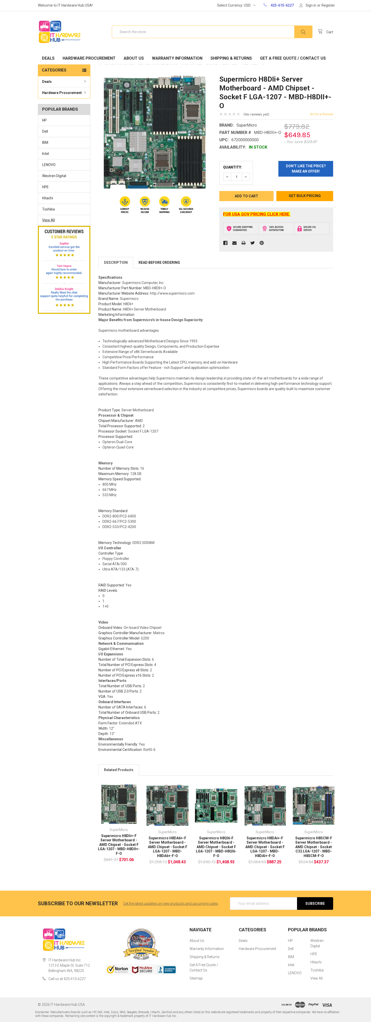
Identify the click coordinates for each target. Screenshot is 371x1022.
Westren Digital (54, 176)
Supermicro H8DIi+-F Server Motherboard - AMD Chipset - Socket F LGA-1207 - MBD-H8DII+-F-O (119, 844)
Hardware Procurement (89, 58)
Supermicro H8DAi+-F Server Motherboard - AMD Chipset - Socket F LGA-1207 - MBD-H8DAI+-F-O (265, 847)
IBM (45, 142)
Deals (48, 58)
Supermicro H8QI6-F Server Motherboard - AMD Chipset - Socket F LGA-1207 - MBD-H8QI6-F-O (216, 847)
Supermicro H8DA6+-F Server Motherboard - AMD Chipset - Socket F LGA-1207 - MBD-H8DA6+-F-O (167, 847)
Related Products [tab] (119, 770)
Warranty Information (177, 58)
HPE (45, 187)
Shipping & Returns (231, 58)
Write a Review (321, 114)
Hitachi (47, 198)
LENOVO (49, 165)
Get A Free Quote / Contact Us (293, 58)
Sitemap (196, 978)
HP (44, 120)
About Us (134, 58)
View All (48, 220)
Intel (45, 154)
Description (116, 262)
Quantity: (232, 167)
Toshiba (48, 209)
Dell (45, 131)
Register (328, 5)
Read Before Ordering (159, 262)
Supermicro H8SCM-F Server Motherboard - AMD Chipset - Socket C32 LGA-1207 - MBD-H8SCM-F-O (313, 847)
